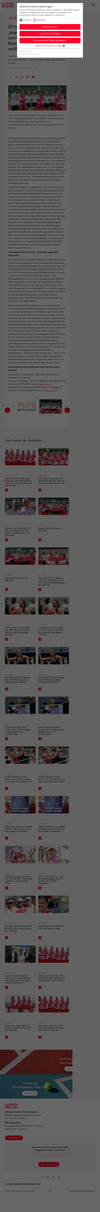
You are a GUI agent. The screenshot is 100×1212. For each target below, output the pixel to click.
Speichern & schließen (50, 33)
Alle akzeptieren (50, 26)
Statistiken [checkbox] (41, 20)
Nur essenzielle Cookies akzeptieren (50, 40)
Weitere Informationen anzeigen (49, 46)
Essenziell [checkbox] (27, 20)
